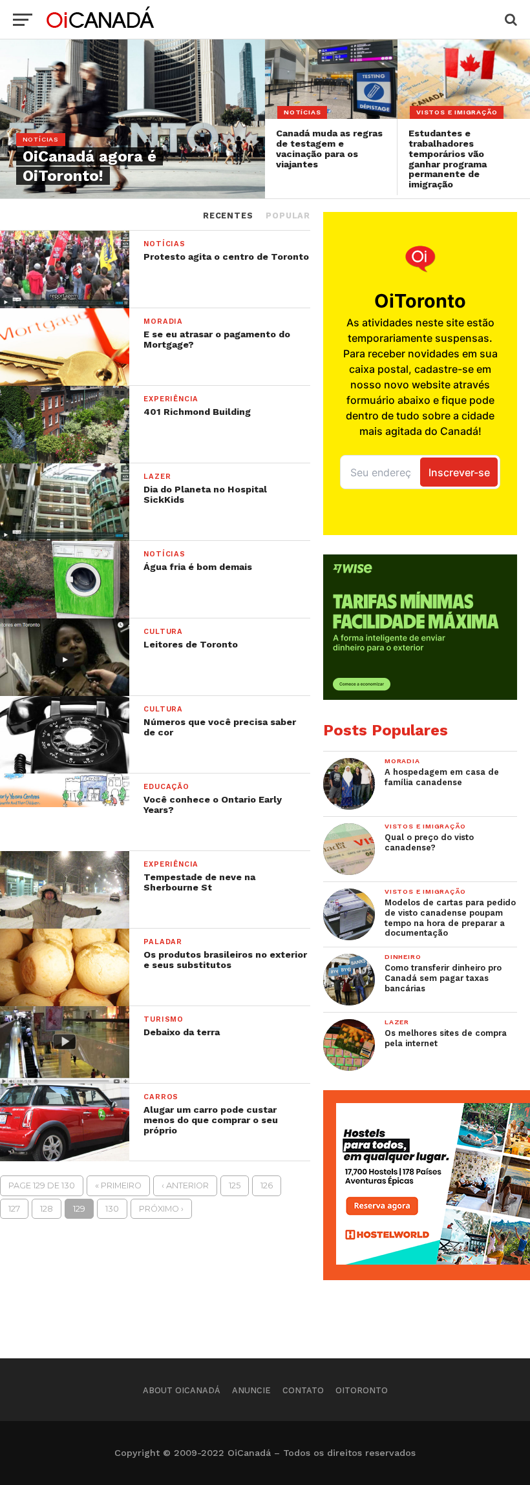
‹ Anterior (185, 1185)
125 (234, 1185)
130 (112, 1209)
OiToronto (361, 1390)
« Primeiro (118, 1185)
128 (46, 1209)
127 (14, 1209)
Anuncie (251, 1390)
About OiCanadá (181, 1390)
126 (266, 1185)
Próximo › (161, 1209)
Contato (303, 1390)
